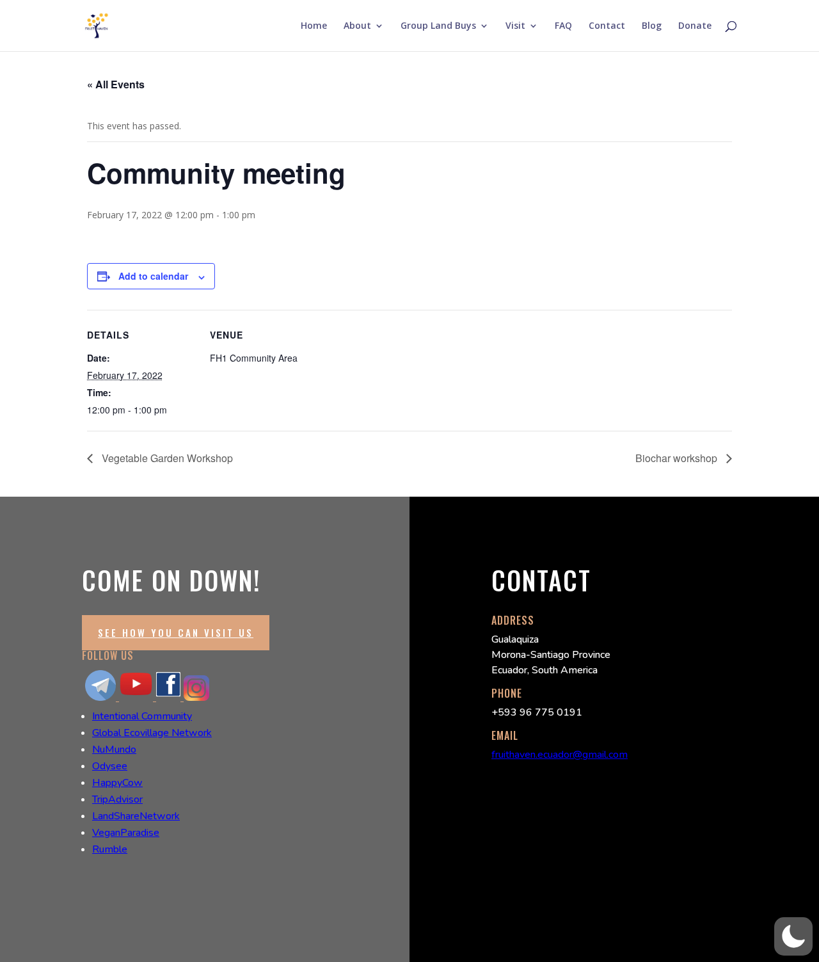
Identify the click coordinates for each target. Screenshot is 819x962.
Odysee (109, 766)
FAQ (563, 26)
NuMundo (114, 749)
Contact (607, 26)
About (357, 26)
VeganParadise (125, 833)
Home (314, 26)
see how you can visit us (175, 632)
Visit (515, 26)
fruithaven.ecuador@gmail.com (559, 755)
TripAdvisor (117, 799)
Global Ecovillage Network (152, 733)
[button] (793, 936)
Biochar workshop (677, 458)
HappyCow (117, 783)
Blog (652, 26)
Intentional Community (142, 716)
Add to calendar (153, 275)
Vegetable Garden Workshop (166, 458)
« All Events (116, 84)
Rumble (109, 849)
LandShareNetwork (136, 816)
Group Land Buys (438, 26)
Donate (695, 26)
